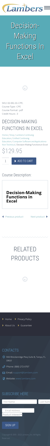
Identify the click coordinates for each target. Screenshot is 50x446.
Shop (11, 134)
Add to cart (25, 161)
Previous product (14, 216)
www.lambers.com (26, 378)
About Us (10, 325)
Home (5, 134)
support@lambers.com (25, 372)
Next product (38, 216)
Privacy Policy (24, 319)
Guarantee (26, 325)
